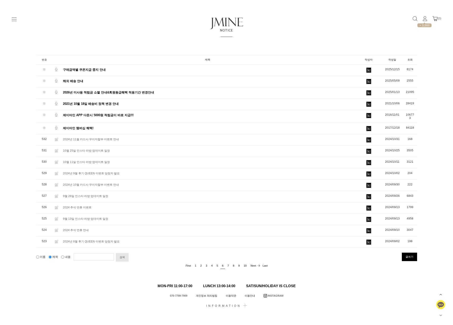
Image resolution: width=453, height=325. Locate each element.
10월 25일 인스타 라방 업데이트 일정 (86, 150)
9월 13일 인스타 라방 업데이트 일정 (85, 218)
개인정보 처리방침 (206, 295)
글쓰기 (409, 256)
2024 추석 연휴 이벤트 (77, 207)
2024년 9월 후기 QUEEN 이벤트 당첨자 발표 (91, 173)
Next (253, 265)
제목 (55, 257)
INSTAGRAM (275, 295)
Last (265, 265)
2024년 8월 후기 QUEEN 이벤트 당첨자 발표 (91, 241)
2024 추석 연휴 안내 (76, 230)
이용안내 (250, 295)
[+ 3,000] (425, 18)
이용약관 (231, 295)
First (188, 265)
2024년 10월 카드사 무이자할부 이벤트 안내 (91, 184)
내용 (67, 257)
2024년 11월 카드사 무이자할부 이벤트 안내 (91, 139)
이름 (42, 257)
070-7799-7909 (178, 295)
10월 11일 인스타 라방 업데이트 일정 (86, 162)
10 (245, 265)
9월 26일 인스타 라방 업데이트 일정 (85, 196)
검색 (122, 257)
